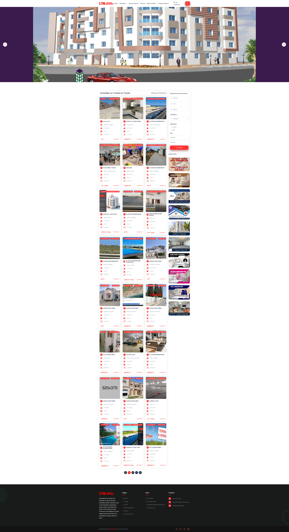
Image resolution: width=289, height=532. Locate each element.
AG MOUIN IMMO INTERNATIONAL (107, 447)
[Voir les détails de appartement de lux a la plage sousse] (156, 108)
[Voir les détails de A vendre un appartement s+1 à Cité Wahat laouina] (133, 108)
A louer (126, 504)
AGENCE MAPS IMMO (155, 261)
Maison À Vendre (138, 145)
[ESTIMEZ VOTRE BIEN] (179, 164)
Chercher (180, 147)
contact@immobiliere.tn (178, 505)
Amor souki (106, 121)
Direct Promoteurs (129, 508)
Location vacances (163, 3)
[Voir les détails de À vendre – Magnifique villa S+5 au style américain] (109, 295)
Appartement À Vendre (114, 98)
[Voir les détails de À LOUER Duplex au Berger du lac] (156, 201)
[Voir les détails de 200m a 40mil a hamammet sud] (156, 155)
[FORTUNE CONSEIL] (179, 260)
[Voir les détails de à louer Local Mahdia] (109, 201)
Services (142, 3)
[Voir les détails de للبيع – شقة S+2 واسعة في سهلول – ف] (133, 341)
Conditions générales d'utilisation (156, 504)
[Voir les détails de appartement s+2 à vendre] (109, 108)
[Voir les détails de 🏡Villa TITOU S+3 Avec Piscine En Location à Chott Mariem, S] (133, 248)
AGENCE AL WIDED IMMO (133, 121)
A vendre (126, 501)
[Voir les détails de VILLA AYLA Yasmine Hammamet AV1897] (109, 434)
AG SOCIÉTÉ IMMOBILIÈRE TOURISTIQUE (133, 261)
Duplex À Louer (162, 191)
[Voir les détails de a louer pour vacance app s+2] (133, 434)
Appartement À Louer (137, 424)
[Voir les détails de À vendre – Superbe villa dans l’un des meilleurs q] (156, 248)
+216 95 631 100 (176, 498)
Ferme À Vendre (161, 285)
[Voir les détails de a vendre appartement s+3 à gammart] (156, 341)
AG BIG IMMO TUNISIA (109, 168)
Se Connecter (177, 3)
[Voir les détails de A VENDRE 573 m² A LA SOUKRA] (156, 434)
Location (174, 127)
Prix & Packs (150, 498)
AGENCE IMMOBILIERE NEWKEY (155, 214)
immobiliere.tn (113, 529)
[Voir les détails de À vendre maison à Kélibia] (133, 155)
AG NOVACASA (130, 354)
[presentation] (5, 44)
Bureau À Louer (162, 378)
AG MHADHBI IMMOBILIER (156, 121)
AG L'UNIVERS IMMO (109, 354)
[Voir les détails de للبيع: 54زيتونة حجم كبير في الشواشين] (156, 295)
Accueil (115, 3)
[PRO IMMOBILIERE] (179, 292)
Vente (173, 130)
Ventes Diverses (133, 3)
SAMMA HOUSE (153, 401)
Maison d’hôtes (151, 3)
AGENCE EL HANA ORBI (110, 214)
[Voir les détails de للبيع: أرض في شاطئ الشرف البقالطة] (109, 388)
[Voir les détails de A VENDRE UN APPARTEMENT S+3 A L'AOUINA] (109, 341)
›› (140, 472)
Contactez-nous (151, 508)
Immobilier (123, 3)
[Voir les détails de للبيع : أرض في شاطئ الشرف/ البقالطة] (133, 295)
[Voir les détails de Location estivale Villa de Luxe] (109, 155)
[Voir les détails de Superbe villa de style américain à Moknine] (133, 388)
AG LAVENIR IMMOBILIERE (156, 354)
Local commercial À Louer (113, 191)
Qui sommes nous (152, 501)
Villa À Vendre (162, 238)
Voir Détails (115, 139)
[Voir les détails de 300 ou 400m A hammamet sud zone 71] (109, 248)
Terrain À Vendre (161, 145)
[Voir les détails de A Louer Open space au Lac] (156, 388)
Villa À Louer (116, 145)
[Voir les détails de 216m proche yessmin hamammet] (133, 201)
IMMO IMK (129, 168)
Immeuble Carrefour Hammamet (180, 502)
